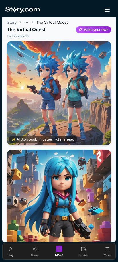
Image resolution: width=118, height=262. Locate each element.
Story (12, 22)
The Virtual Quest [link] (52, 22)
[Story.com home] (22, 10)
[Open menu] (107, 9)
